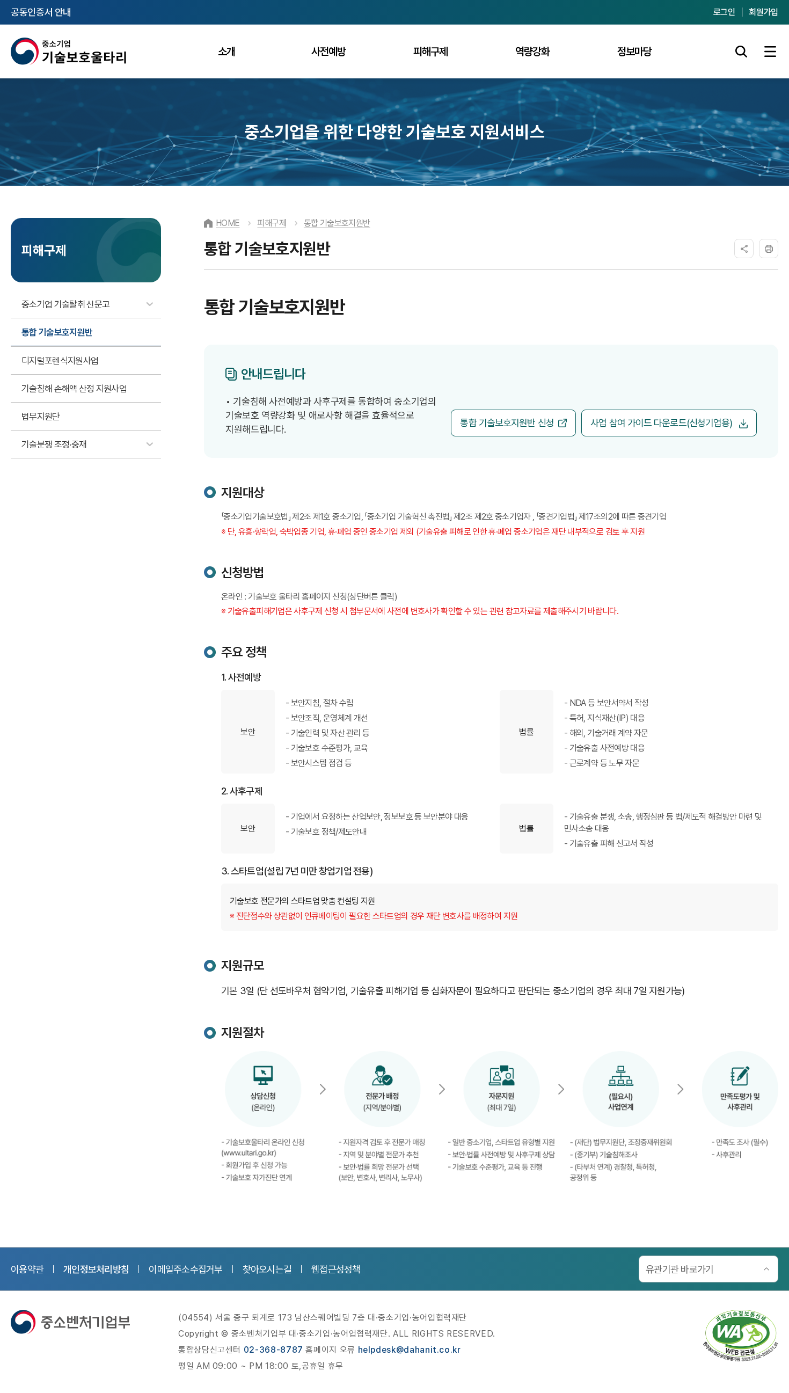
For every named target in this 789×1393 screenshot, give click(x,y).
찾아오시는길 (267, 1269)
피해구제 (430, 51)
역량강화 (532, 51)
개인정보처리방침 (96, 1269)
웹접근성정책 (336, 1269)
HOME (227, 223)
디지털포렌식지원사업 (59, 360)
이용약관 (27, 1269)
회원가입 (763, 12)
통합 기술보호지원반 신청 (506, 422)
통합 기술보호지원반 (56, 332)
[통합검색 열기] (741, 51)
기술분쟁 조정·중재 (53, 444)
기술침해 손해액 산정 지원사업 (74, 388)
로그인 (724, 12)
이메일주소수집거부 (185, 1269)
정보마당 (634, 51)
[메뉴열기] (770, 51)
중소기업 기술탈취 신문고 (65, 304)
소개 (226, 51)
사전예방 (328, 51)
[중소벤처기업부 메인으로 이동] (70, 1322)
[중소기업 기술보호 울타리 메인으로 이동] (69, 51)
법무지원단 (40, 416)
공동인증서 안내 (41, 12)
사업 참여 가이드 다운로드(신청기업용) (662, 422)
